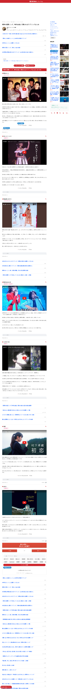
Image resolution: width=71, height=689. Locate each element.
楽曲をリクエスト (30, 65)
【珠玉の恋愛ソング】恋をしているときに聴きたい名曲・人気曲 (24, 276)
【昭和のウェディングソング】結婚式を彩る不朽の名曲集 (24, 657)
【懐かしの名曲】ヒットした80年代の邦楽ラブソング (24, 39)
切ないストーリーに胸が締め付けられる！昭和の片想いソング (24, 643)
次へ (39, 550)
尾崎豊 (5, 343)
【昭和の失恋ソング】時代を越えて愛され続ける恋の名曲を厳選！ (24, 406)
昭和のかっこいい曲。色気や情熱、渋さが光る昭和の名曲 (24, 271)
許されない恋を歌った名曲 (24, 666)
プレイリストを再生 (19, 65)
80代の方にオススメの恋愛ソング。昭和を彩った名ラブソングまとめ (24, 680)
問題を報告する (5, 132)
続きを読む (24, 545)
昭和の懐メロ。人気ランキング (24, 671)
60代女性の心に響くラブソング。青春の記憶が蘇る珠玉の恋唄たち (24, 267)
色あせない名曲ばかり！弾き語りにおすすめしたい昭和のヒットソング (24, 675)
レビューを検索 (24, 564)
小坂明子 (5, 488)
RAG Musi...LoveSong (5, 21)
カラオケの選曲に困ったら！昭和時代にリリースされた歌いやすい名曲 (24, 416)
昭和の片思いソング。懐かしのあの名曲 (24, 48)
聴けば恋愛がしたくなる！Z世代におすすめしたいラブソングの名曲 (24, 420)
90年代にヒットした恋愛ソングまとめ (24, 44)
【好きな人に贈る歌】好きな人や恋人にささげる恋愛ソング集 (24, 411)
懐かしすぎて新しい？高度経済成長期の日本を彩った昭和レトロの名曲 (24, 684)
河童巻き (43, 482)
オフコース (6, 75)
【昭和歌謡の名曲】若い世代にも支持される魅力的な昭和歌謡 (24, 620)
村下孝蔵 (5, 428)
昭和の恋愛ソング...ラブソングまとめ (17, 21)
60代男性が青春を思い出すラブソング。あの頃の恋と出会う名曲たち (24, 53)
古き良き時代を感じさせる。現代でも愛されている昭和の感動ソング (24, 648)
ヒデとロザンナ (6, 200)
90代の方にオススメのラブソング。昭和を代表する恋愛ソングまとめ (24, 262)
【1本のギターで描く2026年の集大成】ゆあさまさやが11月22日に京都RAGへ (24, 34)
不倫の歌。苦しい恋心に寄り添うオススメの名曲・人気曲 (24, 661)
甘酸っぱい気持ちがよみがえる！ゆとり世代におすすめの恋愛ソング (24, 639)
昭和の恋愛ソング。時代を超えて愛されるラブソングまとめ (16, 61)
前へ (9, 550)
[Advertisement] (35, 11)
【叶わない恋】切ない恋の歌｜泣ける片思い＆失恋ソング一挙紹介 (24, 652)
